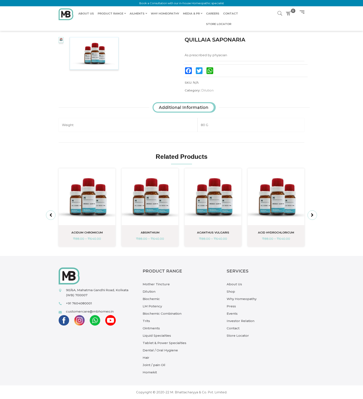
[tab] (184, 107)
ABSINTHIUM (150, 232)
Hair (146, 358)
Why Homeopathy (241, 299)
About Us (234, 284)
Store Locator (238, 336)
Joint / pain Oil (154, 365)
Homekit (150, 372)
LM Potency (152, 306)
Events (232, 314)
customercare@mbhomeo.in (90, 311)
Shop (231, 291)
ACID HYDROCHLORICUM (276, 232)
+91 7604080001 (79, 303)
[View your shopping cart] (289, 13)
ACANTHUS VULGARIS (213, 232)
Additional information (183, 107)
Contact (233, 328)
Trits (146, 321)
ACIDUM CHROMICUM (87, 232)
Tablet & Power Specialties (164, 343)
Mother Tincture (156, 284)
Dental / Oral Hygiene (160, 350)
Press (231, 306)
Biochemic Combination (162, 314)
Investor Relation (240, 321)
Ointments (151, 328)
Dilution (207, 90)
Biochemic (151, 299)
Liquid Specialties (157, 336)
